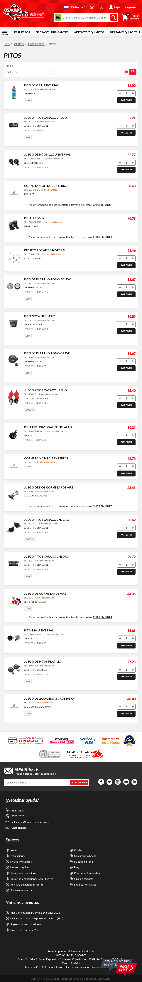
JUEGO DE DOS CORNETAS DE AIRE (48, 487)
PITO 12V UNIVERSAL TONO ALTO (48, 427)
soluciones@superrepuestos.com (30, 821)
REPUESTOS (22, 32)
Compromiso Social (85, 855)
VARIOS (19, 44)
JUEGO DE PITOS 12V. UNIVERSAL (47, 154)
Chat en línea (102, 205)
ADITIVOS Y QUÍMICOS (89, 32)
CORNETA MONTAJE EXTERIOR (46, 185)
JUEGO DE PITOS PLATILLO (43, 661)
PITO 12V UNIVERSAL (39, 630)
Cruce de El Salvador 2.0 (24, 929)
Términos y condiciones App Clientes (31, 878)
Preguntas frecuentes (87, 873)
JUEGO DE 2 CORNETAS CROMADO (49, 698)
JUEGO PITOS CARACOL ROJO (45, 117)
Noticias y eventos (21, 861)
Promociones (18, 855)
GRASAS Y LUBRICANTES (52, 32)
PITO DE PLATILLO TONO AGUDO (48, 279)
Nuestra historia (83, 861)
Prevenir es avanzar (21, 890)
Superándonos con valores (25, 924)
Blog (76, 867)
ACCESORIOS (36, 44)
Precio (9, 65)
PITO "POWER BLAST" (39, 316)
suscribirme (79, 782)
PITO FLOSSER (34, 218)
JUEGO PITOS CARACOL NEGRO (46, 519)
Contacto (79, 850)
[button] (74, 7)
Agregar (126, 100)
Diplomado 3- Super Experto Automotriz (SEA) (36, 918)
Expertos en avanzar (85, 884)
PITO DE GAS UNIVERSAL (41, 85)
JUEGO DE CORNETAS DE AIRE (45, 593)
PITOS (52, 44)
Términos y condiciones (24, 873)
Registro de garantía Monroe (26, 884)
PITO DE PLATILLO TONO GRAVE (47, 353)
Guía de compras (83, 878)
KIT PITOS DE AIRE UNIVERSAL (45, 250)
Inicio (7, 44)
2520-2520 (17, 810)
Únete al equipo (19, 867)
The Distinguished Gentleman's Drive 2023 (35, 912)
